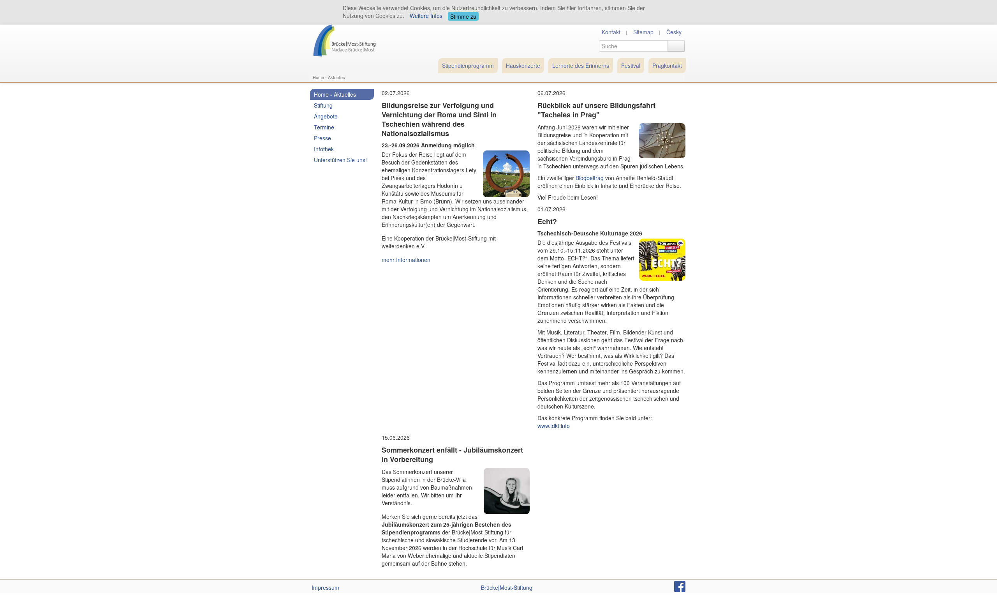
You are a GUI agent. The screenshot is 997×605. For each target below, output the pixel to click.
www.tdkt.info (553, 426)
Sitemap (643, 32)
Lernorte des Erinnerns (580, 65)
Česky (674, 32)
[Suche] (676, 46)
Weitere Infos (426, 15)
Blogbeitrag (590, 178)
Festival (630, 65)
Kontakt (611, 32)
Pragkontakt (667, 65)
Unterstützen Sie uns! (340, 160)
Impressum (325, 587)
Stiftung (323, 105)
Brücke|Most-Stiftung (506, 587)
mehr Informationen (406, 260)
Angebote (326, 116)
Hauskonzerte (523, 65)
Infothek (324, 149)
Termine (324, 127)
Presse (322, 138)
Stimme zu (463, 16)
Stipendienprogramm (468, 65)
